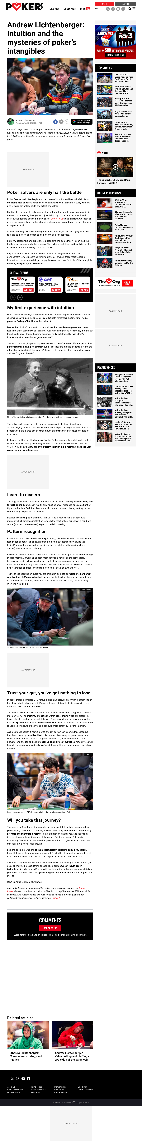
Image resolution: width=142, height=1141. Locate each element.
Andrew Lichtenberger (26, 120)
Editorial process (14, 1092)
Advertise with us (38, 1090)
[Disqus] (50, 977)
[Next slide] (20, 297)
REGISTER (125, 3)
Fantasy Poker (70, 8)
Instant (85, 8)
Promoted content (15, 1090)
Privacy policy (60, 1087)
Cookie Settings (61, 1092)
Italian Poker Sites (85, 1090)
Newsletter (35, 1092)
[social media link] (108, 9)
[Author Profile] (10, 121)
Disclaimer (82, 1087)
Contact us (59, 1090)
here (84, 935)
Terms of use (36, 1087)
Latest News (54, 8)
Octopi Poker (57, 218)
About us (11, 1087)
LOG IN (104, 3)
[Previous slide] (13, 297)
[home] (24, 6)
